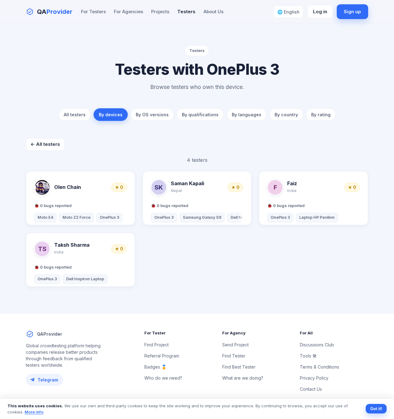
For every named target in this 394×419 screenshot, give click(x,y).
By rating (321, 114)
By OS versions (152, 114)
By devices (111, 114)
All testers (75, 114)
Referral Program (161, 355)
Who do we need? (163, 378)
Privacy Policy (314, 378)
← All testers (45, 144)
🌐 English (288, 11)
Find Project (156, 344)
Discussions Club (317, 344)
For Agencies (128, 11)
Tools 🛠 (308, 355)
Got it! (376, 408)
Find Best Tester (238, 366)
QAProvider (49, 334)
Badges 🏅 (155, 366)
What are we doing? (242, 378)
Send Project (235, 344)
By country (286, 114)
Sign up (352, 11)
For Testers (93, 11)
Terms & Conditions (319, 366)
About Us (213, 11)
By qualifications (200, 114)
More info (34, 411)
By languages (246, 114)
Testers (186, 11)
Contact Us (311, 389)
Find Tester (233, 355)
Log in (320, 11)
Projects (160, 11)
